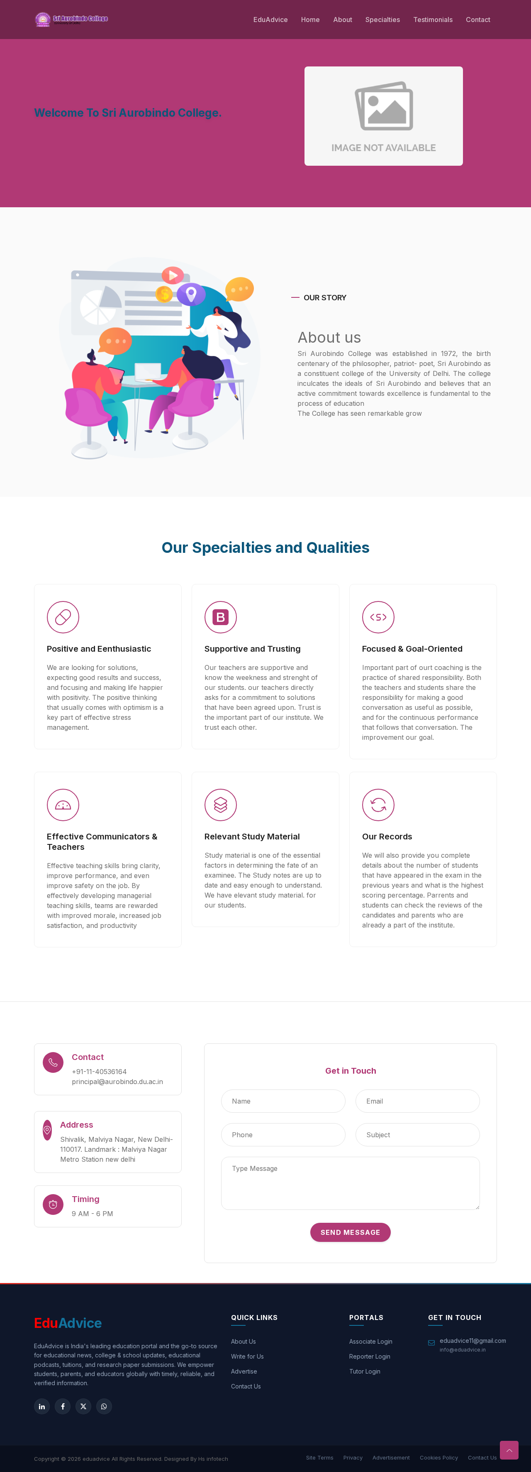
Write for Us (247, 1356)
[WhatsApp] (104, 1406)
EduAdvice (270, 19)
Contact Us (246, 1386)
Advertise (244, 1371)
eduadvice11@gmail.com (473, 1340)
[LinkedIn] (42, 1406)
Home (310, 19)
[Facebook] (63, 1406)
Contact (478, 19)
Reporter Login (369, 1356)
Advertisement (391, 1457)
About (342, 19)
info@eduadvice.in (463, 1350)
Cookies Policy (439, 1457)
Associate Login (370, 1341)
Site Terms (320, 1457)
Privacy (353, 1457)
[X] (83, 1406)
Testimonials (433, 19)
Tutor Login (364, 1371)
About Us (243, 1341)
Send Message (350, 1232)
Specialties (382, 19)
